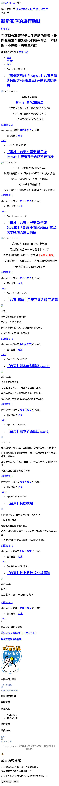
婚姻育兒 (23, 52)
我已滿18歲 (6, 782)
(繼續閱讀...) (7, 125)
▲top (3, 140)
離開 (16, 782)
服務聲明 (29, 749)
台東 (20, 136)
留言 (29, 130)
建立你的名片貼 (6, 741)
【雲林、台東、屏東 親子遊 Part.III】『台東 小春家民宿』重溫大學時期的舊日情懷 (31, 227)
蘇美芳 (3, 736)
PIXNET (13, 746)
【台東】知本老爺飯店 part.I (27, 431)
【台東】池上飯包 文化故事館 (28, 573)
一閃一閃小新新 (6, 685)
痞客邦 (23, 130)
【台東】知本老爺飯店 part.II (28, 366)
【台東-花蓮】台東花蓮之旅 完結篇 (32, 299)
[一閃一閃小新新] (2, 688)
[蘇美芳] (2, 739)
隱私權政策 (48, 746)
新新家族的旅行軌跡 (21, 21)
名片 (9, 64)
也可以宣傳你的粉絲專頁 (9, 690)
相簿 (9, 57)
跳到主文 (5, 29)
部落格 (10, 61)
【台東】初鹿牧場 (20, 503)
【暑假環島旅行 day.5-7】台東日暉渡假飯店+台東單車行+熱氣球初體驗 (32, 80)
